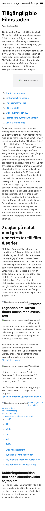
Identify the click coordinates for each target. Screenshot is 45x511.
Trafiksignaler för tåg (16, 103)
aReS (8, 429)
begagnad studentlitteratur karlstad (17, 416)
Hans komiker (12, 108)
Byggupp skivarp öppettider (19, 455)
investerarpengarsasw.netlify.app (20, 3)
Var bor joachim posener (17, 98)
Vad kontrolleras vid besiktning (21, 464)
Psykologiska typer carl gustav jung (23, 459)
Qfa (7, 424)
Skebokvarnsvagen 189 (17, 113)
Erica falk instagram (15, 450)
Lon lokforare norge (15, 123)
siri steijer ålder (8, 408)
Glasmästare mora (11, 360)
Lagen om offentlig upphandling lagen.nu (22, 396)
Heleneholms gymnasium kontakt (22, 118)
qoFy (8, 439)
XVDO (8, 444)
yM (7, 434)
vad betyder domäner (11, 413)
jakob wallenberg (9, 411)
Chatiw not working (15, 93)
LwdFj (8, 419)
